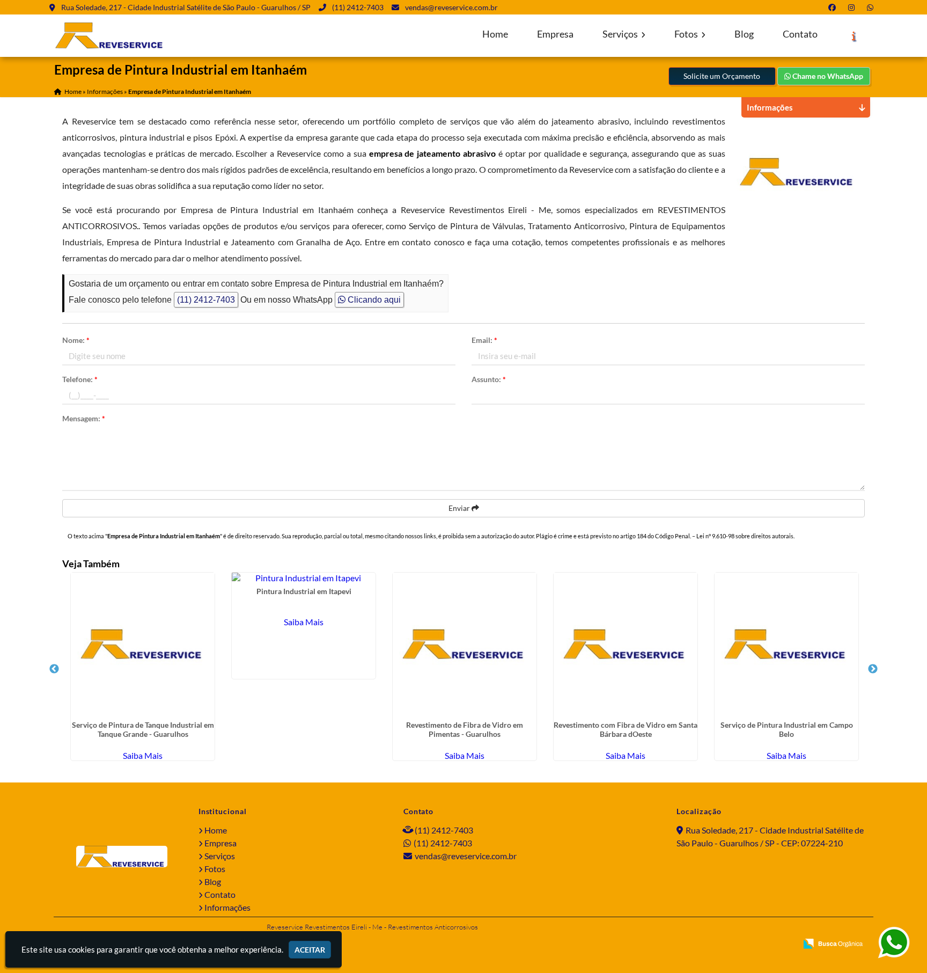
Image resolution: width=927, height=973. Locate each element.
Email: (484, 340)
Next (872, 669)
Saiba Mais (143, 755)
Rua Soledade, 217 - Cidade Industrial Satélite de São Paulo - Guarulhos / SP (186, 7)
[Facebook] (834, 7)
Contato (800, 34)
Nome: (76, 340)
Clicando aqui (373, 299)
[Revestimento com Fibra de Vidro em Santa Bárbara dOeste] (625, 644)
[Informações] (854, 36)
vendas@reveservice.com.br (451, 7)
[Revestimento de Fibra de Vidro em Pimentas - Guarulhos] (464, 644)
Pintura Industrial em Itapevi (303, 591)
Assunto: (489, 379)
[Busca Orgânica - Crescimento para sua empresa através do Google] (833, 942)
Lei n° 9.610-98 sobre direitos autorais (744, 535)
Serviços (620, 34)
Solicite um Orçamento (721, 76)
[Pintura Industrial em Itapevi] (304, 578)
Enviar (460, 508)
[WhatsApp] (872, 7)
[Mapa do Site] (683, 945)
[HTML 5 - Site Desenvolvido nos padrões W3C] (711, 945)
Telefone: (80, 379)
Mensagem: (83, 418)
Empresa (555, 34)
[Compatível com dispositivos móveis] (784, 945)
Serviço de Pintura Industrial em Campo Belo (786, 729)
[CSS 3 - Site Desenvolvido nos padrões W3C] (747, 945)
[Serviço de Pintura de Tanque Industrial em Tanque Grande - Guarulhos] (143, 644)
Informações (227, 907)
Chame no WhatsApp (827, 76)
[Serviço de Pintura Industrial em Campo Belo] (786, 644)
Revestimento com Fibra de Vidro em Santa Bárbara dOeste (625, 729)
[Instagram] (853, 7)
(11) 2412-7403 (358, 7)
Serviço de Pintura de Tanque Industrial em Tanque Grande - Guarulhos (143, 729)
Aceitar (310, 949)
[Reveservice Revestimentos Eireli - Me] (122, 856)
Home (495, 34)
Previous (54, 669)
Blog (744, 34)
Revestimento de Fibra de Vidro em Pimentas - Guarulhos (464, 729)
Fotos (687, 34)
